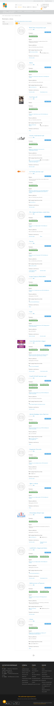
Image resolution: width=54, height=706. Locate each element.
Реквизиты (24, 676)
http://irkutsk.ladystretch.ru (34, 573)
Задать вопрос (47, 32)
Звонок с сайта (25, 672)
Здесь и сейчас (34, 483)
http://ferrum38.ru (33, 265)
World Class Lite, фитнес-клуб (37, 27)
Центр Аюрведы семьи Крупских (39, 414)
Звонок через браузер (33, 36)
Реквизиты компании (46, 689)
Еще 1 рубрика (31, 271)
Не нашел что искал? (36, 684)
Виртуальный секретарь (27, 684)
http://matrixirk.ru (33, 87)
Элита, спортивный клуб (36, 135)
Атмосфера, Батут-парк (37, 513)
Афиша (33, 672)
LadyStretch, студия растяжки (38, 548)
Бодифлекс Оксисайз (35, 449)
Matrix (31, 62)
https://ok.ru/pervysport (33, 161)
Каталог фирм (8, 15)
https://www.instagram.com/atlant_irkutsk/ (37, 404)
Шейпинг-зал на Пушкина (36, 583)
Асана (31, 619)
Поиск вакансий (35, 670)
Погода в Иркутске (46, 676)
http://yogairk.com (32, 439)
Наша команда (25, 682)
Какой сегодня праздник (47, 670)
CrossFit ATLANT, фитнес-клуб (37, 376)
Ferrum (31, 241)
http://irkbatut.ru (33, 537)
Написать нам (25, 674)
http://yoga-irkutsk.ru (34, 438)
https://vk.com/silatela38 (34, 366)
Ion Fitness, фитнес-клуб (36, 171)
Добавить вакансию (26, 670)
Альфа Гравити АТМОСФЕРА (37, 276)
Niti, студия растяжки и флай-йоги (39, 212)
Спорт (12, 15)
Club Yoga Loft (33, 97)
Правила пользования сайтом (40, 703)
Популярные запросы (36, 678)
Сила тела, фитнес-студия (37, 341)
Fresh (30, 311)
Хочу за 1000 (44, 691)
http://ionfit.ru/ (32, 202)
